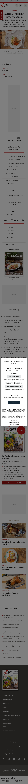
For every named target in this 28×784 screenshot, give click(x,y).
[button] (14, 402)
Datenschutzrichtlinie (14, 422)
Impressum (14, 421)
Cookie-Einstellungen (14, 424)
